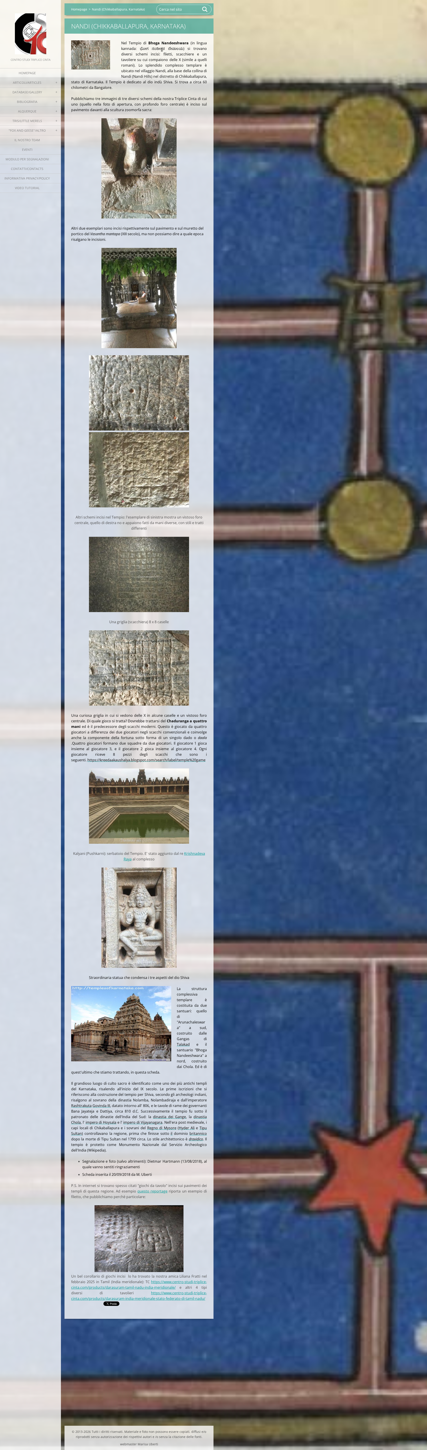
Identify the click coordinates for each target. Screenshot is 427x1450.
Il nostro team (27, 140)
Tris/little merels (27, 121)
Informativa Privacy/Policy (27, 178)
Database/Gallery (27, 92)
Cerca (205, 9)
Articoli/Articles (27, 82)
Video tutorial (27, 188)
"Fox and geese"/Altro (27, 130)
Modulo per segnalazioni (27, 159)
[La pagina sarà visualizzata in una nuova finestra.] (90, 54)
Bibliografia (27, 102)
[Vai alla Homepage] (30, 28)
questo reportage (152, 1191)
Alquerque (27, 111)
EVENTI (27, 149)
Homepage (27, 73)
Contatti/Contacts (27, 169)
